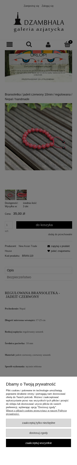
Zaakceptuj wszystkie (38, 442)
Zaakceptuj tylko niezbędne (38, 422)
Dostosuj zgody (38, 432)
